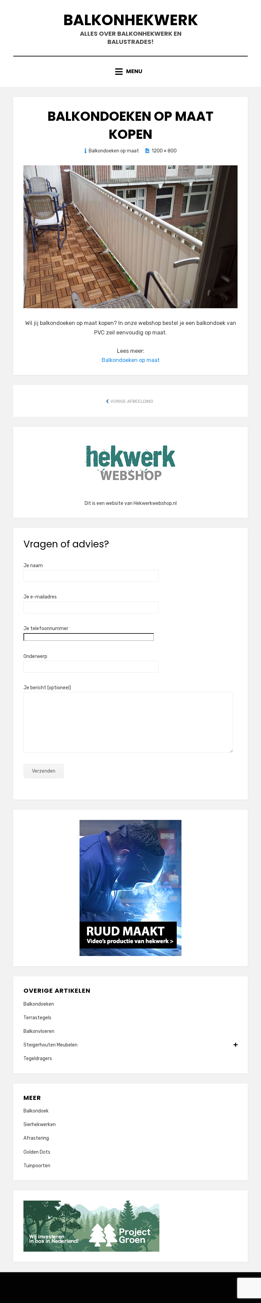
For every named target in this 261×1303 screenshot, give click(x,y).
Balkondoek (36, 1111)
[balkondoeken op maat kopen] (130, 236)
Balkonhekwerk (130, 20)
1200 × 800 (164, 151)
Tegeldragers (37, 1058)
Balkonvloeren (38, 1031)
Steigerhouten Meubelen (50, 1045)
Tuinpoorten (36, 1166)
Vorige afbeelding (131, 401)
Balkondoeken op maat (114, 151)
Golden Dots (36, 1152)
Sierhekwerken (39, 1124)
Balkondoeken (38, 1004)
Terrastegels (37, 1018)
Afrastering (36, 1138)
